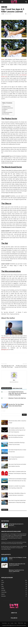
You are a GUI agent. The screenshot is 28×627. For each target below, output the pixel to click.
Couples (12, 623)
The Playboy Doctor (6, 106)
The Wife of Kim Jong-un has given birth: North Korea (21, 366)
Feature (6, 4)
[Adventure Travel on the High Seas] (4, 399)
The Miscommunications (7, 112)
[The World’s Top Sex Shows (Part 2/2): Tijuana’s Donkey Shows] (4, 565)
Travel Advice (4, 623)
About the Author (5, 113)
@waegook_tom (5, 349)
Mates (16, 623)
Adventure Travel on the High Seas (17, 398)
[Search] (26, 2)
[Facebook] (2, 17)
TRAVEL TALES (20, 623)
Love (6, 6)
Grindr (2, 59)
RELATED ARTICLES (6, 388)
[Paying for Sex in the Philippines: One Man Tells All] (4, 559)
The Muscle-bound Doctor (7, 107)
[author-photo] (14, 378)
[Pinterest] (8, 17)
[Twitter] (5, 17)
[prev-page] (2, 411)
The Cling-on (4, 109)
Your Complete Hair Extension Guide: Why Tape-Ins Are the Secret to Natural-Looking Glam (17, 393)
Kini (3, 13)
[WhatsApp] (11, 17)
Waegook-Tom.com (5, 337)
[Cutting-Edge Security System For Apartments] (4, 525)
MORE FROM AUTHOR (17, 388)
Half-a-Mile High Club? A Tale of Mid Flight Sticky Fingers (7, 366)
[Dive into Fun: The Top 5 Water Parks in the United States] (4, 406)
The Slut (4, 110)
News (25, 623)
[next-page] (4, 411)
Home (2, 4)
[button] (2, 2)
